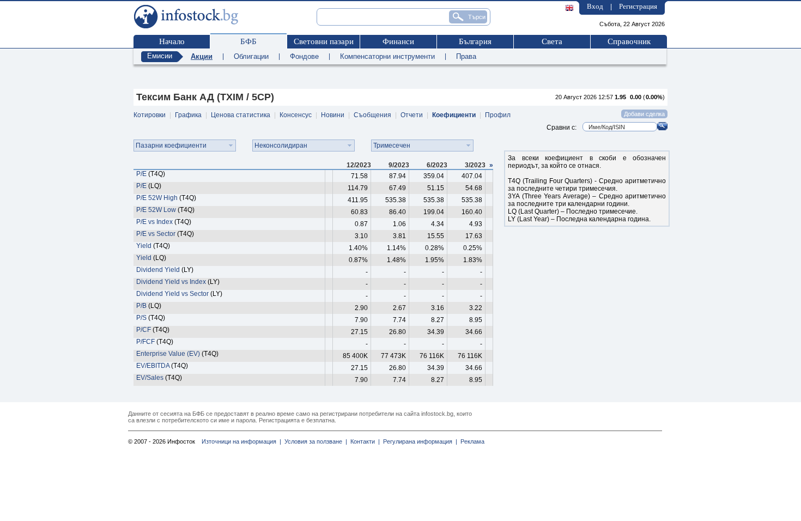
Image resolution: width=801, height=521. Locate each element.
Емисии (159, 56)
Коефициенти (454, 115)
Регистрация (638, 6)
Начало (172, 41)
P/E (141, 174)
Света (552, 41)
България (475, 41)
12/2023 (359, 165)
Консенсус (296, 115)
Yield (143, 246)
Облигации (251, 56)
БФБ (248, 41)
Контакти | (363, 441)
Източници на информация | (241, 441)
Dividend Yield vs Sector (172, 294)
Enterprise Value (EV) (168, 354)
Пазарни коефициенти (171, 145)
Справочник (629, 41)
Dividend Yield (158, 270)
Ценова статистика (240, 115)
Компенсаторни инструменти (387, 56)
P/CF (143, 330)
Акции (202, 56)
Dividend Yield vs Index (171, 282)
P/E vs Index (154, 222)
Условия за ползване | (314, 441)
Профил (498, 115)
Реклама (470, 441)
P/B (141, 306)
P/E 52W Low (157, 210)
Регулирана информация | (418, 441)
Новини (332, 115)
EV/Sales (149, 377)
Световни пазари (324, 41)
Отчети (411, 115)
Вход (595, 6)
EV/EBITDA (152, 365)
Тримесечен (391, 145)
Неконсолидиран (280, 145)
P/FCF (145, 342)
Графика (188, 115)
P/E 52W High (157, 198)
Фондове (304, 56)
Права (466, 56)
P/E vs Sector (155, 234)
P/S (141, 318)
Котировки (150, 115)
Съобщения (372, 115)
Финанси (398, 41)
